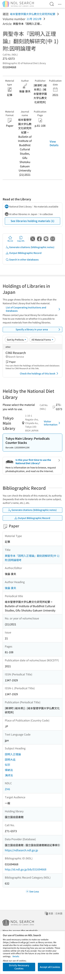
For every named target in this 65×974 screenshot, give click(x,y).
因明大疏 (10, 759)
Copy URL (21, 240)
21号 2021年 (34, 19)
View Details (54, 143)
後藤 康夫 (10, 588)
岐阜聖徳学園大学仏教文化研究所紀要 (32, 14)
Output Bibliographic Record (25, 253)
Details (15, 956)
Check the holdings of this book (37, 373)
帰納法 (9, 770)
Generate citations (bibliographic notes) (31, 247)
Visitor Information (51, 423)
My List (10, 240)
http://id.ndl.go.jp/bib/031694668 (25, 869)
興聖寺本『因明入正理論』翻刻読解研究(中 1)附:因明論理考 (32, 558)
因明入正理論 (13, 754)
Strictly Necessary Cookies (19, 967)
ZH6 (7, 789)
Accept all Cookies (50, 967)
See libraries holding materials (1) (32, 221)
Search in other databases (24, 259)
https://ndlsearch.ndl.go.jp (21, 850)
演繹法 (9, 775)
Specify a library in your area (32, 329)
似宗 (7, 765)
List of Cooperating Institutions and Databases (26, 309)
